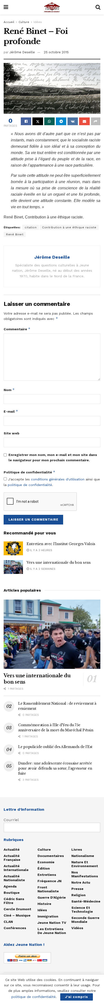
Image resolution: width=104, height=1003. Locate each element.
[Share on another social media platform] (95, 121)
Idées (38, 22)
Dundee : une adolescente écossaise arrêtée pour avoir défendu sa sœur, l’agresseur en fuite (55, 768)
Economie (45, 862)
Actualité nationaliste (14, 878)
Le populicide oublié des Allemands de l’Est (55, 747)
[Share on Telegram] (61, 121)
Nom (9, 389)
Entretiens (46, 875)
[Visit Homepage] (52, 7)
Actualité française (12, 858)
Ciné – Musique (17, 915)
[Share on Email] (84, 121)
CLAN (8, 922)
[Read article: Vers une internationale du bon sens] (13, 567)
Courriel (11, 820)
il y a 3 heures (40, 550)
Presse (77, 889)
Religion (78, 895)
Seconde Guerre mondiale (85, 920)
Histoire (44, 904)
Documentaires (50, 856)
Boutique (12, 893)
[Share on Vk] (72, 121)
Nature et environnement (84, 864)
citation (31, 227)
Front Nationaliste (48, 889)
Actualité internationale (16, 868)
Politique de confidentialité (29, 472)
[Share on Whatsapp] (49, 121)
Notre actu (80, 882)
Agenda (10, 886)
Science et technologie (82, 909)
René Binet (14, 234)
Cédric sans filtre (14, 901)
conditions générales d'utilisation (57, 479)
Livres (76, 849)
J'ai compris (76, 997)
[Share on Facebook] (26, 121)
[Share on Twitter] (37, 121)
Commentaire (17, 329)
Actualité (12, 849)
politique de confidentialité (30, 485)
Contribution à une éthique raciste (69, 227)
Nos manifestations (84, 874)
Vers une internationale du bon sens (59, 562)
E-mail (11, 411)
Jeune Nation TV (51, 923)
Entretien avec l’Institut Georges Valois (61, 544)
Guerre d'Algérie (51, 897)
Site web (11, 433)
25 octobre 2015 (56, 52)
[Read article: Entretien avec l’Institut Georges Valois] (13, 548)
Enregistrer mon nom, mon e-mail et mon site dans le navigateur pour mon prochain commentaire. (52, 457)
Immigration (47, 916)
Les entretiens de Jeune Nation (51, 931)
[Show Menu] (6, 7)
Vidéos (77, 928)
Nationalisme (82, 856)
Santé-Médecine (85, 901)
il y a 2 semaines (42, 569)
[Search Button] (98, 7)
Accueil (9, 22)
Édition (43, 868)
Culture (24, 22)
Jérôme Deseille (22, 52)
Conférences (15, 928)
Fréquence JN (49, 881)
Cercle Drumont (17, 909)
